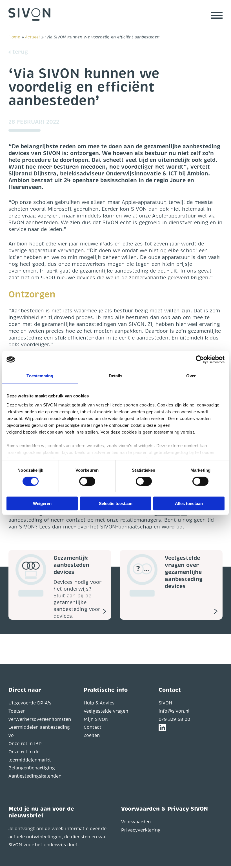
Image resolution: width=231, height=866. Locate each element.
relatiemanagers (140, 520)
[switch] (87, 481)
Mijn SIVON (96, 719)
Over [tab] (191, 375)
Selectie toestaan (115, 503)
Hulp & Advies (99, 703)
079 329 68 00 (174, 719)
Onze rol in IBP (25, 744)
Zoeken (92, 735)
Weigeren (42, 503)
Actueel (32, 37)
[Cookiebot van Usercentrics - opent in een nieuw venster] (200, 359)
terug (20, 51)
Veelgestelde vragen (106, 711)
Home (14, 37)
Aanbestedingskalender (34, 776)
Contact (92, 727)
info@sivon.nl (174, 711)
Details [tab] (116, 375)
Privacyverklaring (141, 830)
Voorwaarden (136, 822)
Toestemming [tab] (39, 375)
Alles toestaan (189, 503)
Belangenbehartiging (31, 768)
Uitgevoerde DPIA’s (29, 703)
